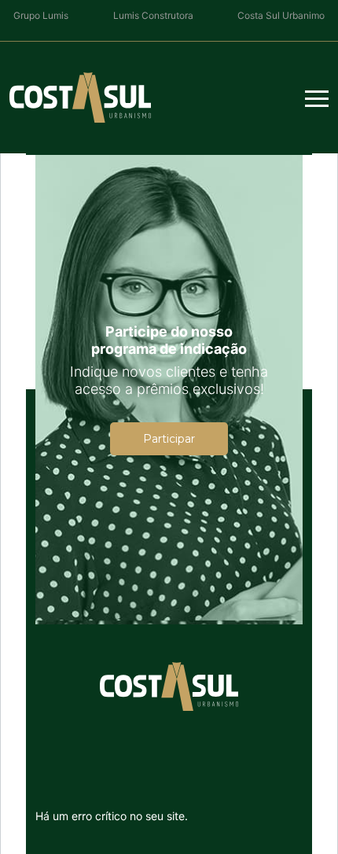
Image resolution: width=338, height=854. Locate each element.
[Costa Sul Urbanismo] (80, 97)
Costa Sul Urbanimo (281, 15)
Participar (169, 439)
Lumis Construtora (153, 15)
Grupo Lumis (40, 15)
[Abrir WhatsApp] (39, 814)
